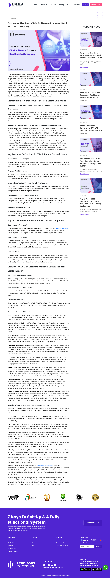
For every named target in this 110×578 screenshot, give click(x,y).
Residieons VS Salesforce (63, 543)
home (35, 5)
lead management (62, 228)
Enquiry (85, 5)
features (53, 5)
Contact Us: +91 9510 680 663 (53, 568)
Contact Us (11, 543)
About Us (34, 540)
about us (43, 5)
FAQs (9, 540)
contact (77, 5)
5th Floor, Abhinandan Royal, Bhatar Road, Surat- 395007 (89, 562)
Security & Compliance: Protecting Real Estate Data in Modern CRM (90, 95)
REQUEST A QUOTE (93, 523)
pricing (61, 5)
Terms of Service (13, 551)
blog (68, 5)
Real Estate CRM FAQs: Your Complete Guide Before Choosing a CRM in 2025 (90, 162)
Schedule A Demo (96, 5)
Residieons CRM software (45, 466)
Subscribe (98, 546)
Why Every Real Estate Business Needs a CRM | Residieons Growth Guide (91, 55)
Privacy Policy (12, 548)
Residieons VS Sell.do (62, 546)
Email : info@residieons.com (89, 565)
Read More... (84, 67)
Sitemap (10, 546)
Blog (33, 546)
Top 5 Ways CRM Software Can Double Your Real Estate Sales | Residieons (90, 202)
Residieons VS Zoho (62, 540)
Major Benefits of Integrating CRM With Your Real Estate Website (91, 128)
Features (34, 543)
